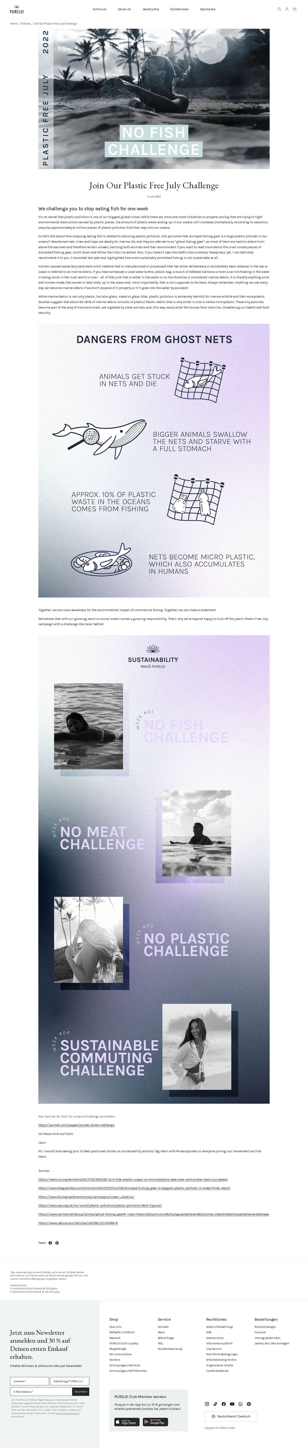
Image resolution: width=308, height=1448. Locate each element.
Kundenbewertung (170, 1349)
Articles (25, 23)
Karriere (114, 1360)
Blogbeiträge (117, 1349)
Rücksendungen (265, 1327)
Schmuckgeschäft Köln (124, 1365)
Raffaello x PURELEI (122, 1332)
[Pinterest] (248, 1404)
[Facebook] (223, 1404)
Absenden (80, 1391)
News (161, 1332)
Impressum (213, 1349)
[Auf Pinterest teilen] (57, 1243)
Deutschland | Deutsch (233, 1416)
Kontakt (163, 1327)
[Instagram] (207, 1404)
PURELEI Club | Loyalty (123, 1343)
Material (114, 1338)
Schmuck (99, 9)
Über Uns (115, 1327)
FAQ (160, 1343)
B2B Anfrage (166, 1338)
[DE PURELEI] (16, 9)
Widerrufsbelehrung (219, 1327)
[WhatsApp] (240, 1404)
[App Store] (127, 1422)
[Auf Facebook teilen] (50, 1243)
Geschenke (207, 9)
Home (14, 23)
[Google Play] (155, 1422)
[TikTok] (215, 1404)
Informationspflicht (219, 1343)
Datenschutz (215, 1338)
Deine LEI (124, 9)
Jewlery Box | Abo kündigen (272, 1343)
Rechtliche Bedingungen (222, 1354)
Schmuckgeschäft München (128, 1371)
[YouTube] (232, 1404)
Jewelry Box (150, 9)
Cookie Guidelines (217, 1371)
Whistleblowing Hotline (221, 1360)
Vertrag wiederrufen (267, 1338)
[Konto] (287, 9)
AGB (208, 1332)
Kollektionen (179, 9)
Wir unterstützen (120, 1354)
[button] (279, 9)
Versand (260, 1332)
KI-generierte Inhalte (219, 1365)
